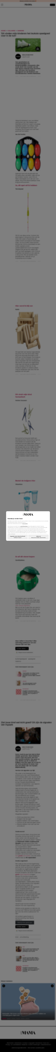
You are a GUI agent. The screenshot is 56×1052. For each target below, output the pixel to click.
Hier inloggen (25, 523)
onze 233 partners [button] (23, 526)
